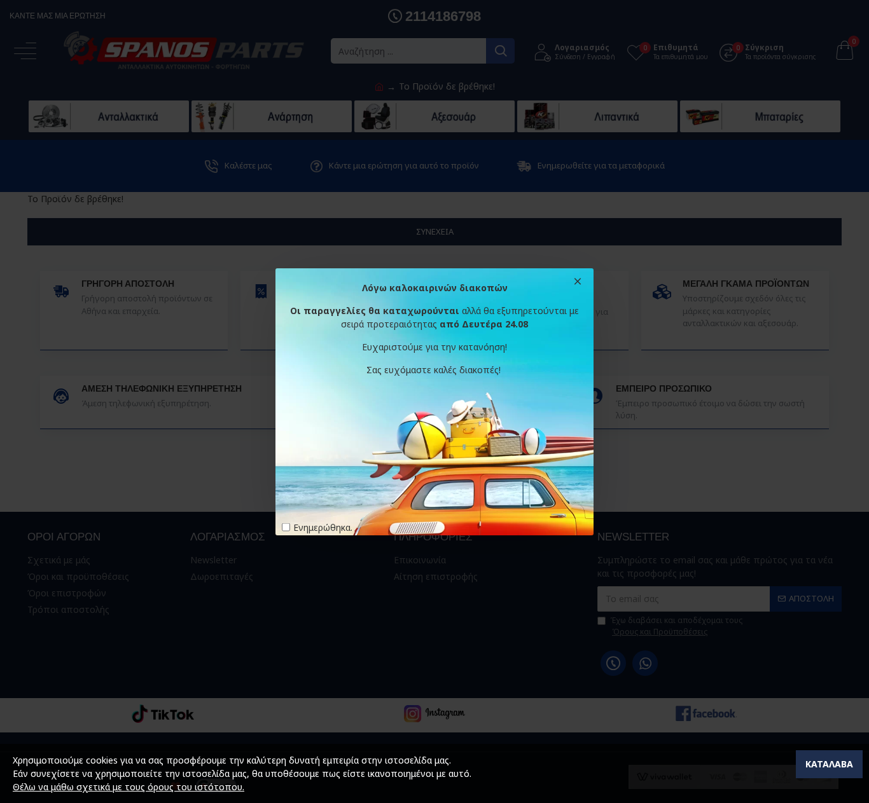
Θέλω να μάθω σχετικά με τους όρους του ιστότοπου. (128, 787)
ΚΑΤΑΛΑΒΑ (829, 764)
